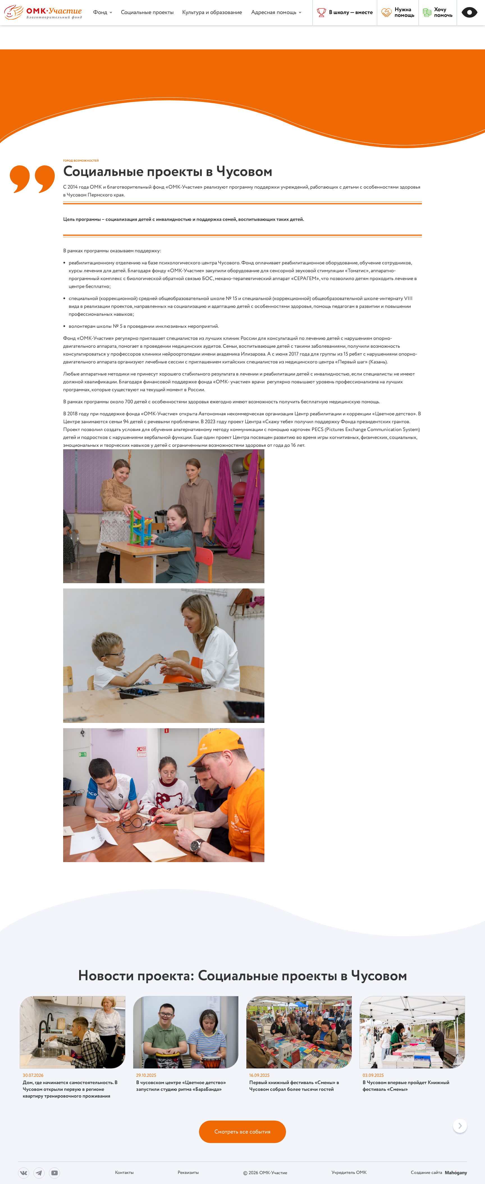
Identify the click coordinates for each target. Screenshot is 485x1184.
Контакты (124, 1173)
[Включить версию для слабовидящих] (471, 12)
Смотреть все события (242, 1132)
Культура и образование (212, 12)
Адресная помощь (273, 12)
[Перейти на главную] (43, 18)
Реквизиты (188, 1173)
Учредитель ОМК (349, 1173)
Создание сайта (427, 1173)
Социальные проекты (147, 12)
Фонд (100, 12)
